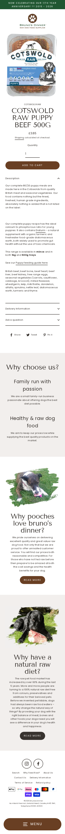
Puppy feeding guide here (32, 262)
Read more (32, 580)
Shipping (19, 137)
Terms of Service (23, 782)
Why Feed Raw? (31, 772)
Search (16, 772)
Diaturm (40, 230)
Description (12, 178)
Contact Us (20, 777)
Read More (32, 735)
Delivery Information (17, 308)
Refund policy (43, 782)
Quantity (32, 145)
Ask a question (14, 319)
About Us (48, 772)
